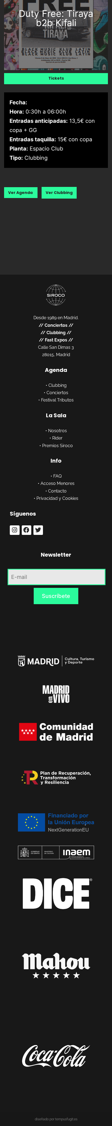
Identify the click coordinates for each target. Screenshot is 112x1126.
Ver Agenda (20, 192)
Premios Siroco (57, 445)
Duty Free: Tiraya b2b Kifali (56, 18)
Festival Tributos (57, 400)
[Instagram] (14, 530)
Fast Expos (56, 340)
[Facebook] (26, 530)
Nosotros (57, 430)
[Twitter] (38, 530)
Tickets (56, 78)
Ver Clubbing (59, 192)
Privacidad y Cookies (57, 498)
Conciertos (56, 325)
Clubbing (56, 332)
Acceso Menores (57, 483)
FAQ (57, 476)
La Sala (56, 415)
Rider (57, 438)
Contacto (57, 491)
